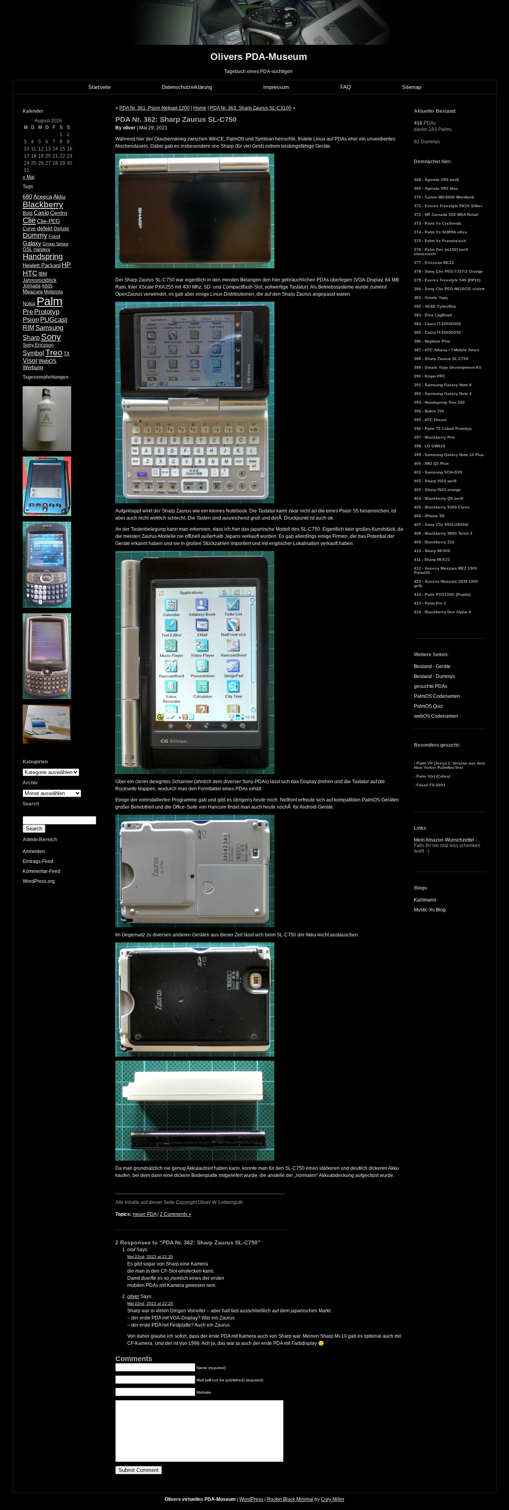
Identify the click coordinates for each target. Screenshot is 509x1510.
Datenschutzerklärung (187, 87)
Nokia (29, 303)
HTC (30, 273)
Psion (31, 319)
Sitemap (411, 87)
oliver (133, 1296)
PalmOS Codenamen (437, 696)
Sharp (31, 337)
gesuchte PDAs (430, 686)
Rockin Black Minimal (290, 1499)
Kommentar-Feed (41, 871)
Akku (59, 197)
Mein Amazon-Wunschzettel (444, 840)
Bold (28, 213)
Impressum (276, 87)
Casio (41, 212)
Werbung (33, 367)
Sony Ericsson (38, 345)
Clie (29, 220)
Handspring (43, 256)
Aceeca (42, 196)
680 (27, 196)
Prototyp (46, 312)
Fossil (54, 236)
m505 (47, 285)
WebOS (47, 361)
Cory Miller (332, 1499)
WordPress (251, 1499)
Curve (29, 228)
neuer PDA (144, 1214)
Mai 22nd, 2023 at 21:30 (150, 1256)
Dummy (35, 235)
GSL (27, 249)
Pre (28, 312)
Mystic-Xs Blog (430, 910)
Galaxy (32, 243)
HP (66, 265)
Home (199, 108)
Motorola (53, 292)
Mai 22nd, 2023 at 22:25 (150, 1303)
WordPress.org (39, 881)
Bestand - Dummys (434, 676)
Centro (58, 213)
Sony (51, 337)
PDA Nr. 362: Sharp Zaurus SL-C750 (176, 119)
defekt (44, 228)
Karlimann (425, 900)
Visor (30, 360)
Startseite (99, 87)
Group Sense (55, 243)
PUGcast (53, 320)
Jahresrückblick (39, 280)
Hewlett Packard (41, 265)
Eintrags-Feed (38, 861)
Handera (41, 249)
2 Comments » (175, 1214)
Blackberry (43, 204)
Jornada (32, 286)
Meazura (33, 292)
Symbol (33, 353)
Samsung (49, 327)
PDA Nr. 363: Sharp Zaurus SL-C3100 (250, 108)
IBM (43, 274)
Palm (49, 301)
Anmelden (34, 851)
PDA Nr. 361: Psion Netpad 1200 (154, 108)
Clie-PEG (48, 221)
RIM (28, 327)
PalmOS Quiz (428, 706)
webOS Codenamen (436, 716)
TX (67, 353)
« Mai (29, 177)
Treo (53, 352)
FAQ (345, 87)
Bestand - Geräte (432, 666)
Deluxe (61, 228)
